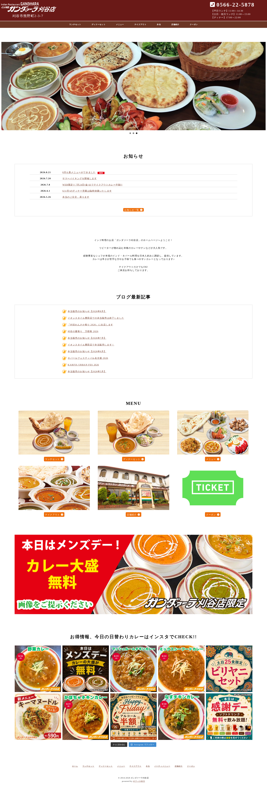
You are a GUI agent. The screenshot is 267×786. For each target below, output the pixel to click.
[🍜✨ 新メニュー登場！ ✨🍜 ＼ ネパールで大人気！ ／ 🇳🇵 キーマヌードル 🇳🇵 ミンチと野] (38, 716)
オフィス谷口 (139, 781)
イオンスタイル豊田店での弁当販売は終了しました (96, 318)
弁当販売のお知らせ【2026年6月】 (87, 351)
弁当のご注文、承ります (75, 197)
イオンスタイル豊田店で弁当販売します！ (91, 345)
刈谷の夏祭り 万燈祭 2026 (83, 331)
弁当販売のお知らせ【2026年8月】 (87, 311)
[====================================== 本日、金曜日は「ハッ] (133, 716)
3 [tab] (136, 133)
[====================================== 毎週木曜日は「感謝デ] (229, 716)
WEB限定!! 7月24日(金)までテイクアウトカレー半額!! (92, 185)
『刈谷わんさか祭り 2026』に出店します (90, 325)
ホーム (75, 766)
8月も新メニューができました (79, 172)
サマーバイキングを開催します (79, 178)
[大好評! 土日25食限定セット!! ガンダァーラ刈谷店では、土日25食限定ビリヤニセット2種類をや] (229, 668)
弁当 (159, 24)
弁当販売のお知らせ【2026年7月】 (87, 338)
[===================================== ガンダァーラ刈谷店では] (181, 716)
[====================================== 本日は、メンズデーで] (85, 668)
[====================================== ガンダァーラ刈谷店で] (38, 668)
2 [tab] (133, 133)
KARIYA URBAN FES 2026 (83, 365)
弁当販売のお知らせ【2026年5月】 (87, 371)
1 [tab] (130, 133)
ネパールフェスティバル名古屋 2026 (88, 358)
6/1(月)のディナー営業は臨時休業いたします (87, 191)
